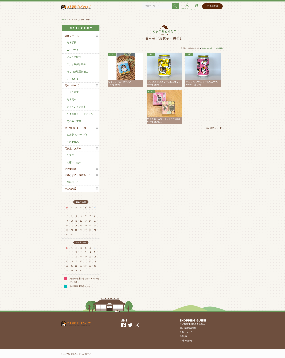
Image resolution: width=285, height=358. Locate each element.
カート (197, 9)
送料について (186, 332)
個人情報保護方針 (188, 328)
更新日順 (219, 48)
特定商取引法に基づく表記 (192, 324)
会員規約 (184, 336)
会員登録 (214, 6)
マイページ (187, 9)
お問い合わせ (186, 340)
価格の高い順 (207, 48)
